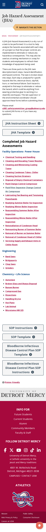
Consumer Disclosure (31, 517)
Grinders (9, 268)
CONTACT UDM (29, 475)
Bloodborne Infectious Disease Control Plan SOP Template (23, 350)
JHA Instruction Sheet (21, 123)
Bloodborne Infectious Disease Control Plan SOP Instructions (23, 368)
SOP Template (21, 337)
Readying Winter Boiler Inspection (21, 206)
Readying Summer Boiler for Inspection (24, 203)
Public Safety (28, 514)
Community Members (23, 428)
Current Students (23, 419)
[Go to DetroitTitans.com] (23, 506)
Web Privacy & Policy (9, 517)
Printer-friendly (12, 382)
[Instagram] (26, 451)
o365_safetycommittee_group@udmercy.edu (23, 108)
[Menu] (3, 5)
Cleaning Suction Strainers (18, 176)
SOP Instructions (21, 328)
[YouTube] (19, 451)
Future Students (23, 414)
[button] (39, 525)
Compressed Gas (13, 291)
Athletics (23, 485)
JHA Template (20, 132)
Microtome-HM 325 (14, 310)
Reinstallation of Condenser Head (21, 225)
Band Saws (10, 256)
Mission (4, 514)
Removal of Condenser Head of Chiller (23, 237)
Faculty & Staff (23, 432)
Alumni (23, 423)
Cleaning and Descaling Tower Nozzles (23, 161)
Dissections (10, 295)
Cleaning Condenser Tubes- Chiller (21, 172)
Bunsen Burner (12, 287)
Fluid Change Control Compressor (21, 183)
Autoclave (10, 280)
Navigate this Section (30, 27)
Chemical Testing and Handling (20, 157)
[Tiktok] (33, 451)
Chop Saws (10, 264)
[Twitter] (12, 451)
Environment (13, 36)
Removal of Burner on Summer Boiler (22, 233)
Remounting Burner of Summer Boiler (23, 229)
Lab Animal (10, 306)
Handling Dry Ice (13, 299)
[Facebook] (6, 451)
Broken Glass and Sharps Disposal (21, 283)
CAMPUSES (14, 475)
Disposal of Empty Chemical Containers (24, 180)
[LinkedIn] (39, 451)
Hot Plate (10, 302)
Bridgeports (11, 260)
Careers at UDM (7, 521)
